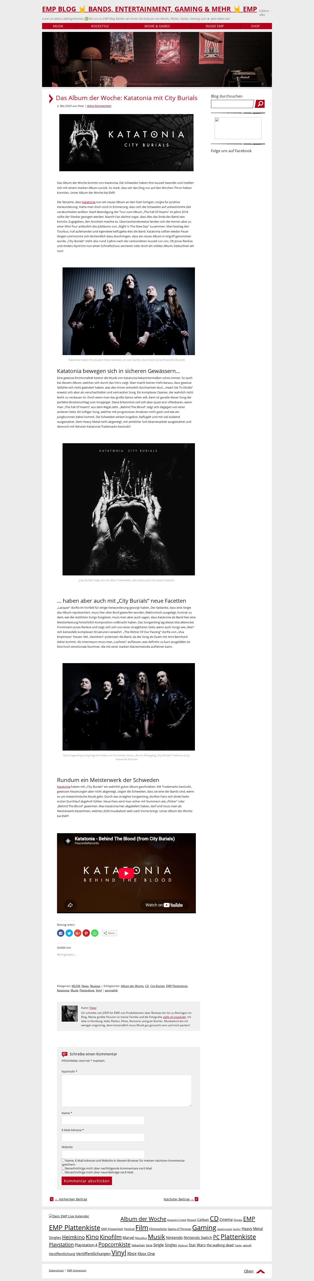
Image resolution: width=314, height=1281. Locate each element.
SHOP (255, 26)
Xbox (132, 1253)
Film (141, 1227)
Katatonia (88, 202)
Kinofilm (111, 1237)
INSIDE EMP (215, 26)
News (85, 986)
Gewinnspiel (224, 1229)
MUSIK (58, 26)
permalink (111, 990)
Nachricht (69, 1072)
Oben (249, 1271)
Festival (129, 1229)
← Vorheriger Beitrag (71, 1199)
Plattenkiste (87, 990)
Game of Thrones (179, 1229)
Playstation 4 (86, 1244)
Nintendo (174, 1237)
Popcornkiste (114, 1244)
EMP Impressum (76, 1270)
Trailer (238, 1245)
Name (67, 1113)
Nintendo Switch (198, 1237)
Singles (171, 1244)
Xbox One (146, 1253)
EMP (249, 1218)
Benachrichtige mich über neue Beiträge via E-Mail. (99, 1172)
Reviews (95, 986)
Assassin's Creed (176, 1220)
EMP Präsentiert (112, 1229)
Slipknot (183, 1245)
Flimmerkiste (158, 1229)
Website (67, 1147)
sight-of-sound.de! (174, 1017)
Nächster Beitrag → (179, 1199)
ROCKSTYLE (100, 26)
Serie (149, 1245)
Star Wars (197, 1244)
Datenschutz (56, 1270)
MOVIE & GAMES (157, 26)
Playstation (61, 1244)
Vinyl (99, 990)
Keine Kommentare (99, 106)
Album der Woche (132, 986)
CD (147, 986)
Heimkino (73, 1237)
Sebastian (138, 1245)
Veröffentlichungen (93, 1253)
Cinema (226, 1219)
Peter (93, 1008)
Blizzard (191, 1220)
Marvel (128, 1237)
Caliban (203, 1219)
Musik (74, 990)
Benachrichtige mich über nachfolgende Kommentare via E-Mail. (108, 1168)
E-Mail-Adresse (73, 1130)
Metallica (141, 1238)
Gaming (204, 1227)
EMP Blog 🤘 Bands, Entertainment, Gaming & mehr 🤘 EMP (149, 9)
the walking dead (220, 1245)
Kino (92, 1236)
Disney (238, 1220)
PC (216, 1237)
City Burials (157, 986)
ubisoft (247, 1245)
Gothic (237, 1229)
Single (158, 1244)
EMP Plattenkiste (177, 986)
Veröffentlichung (62, 1253)
